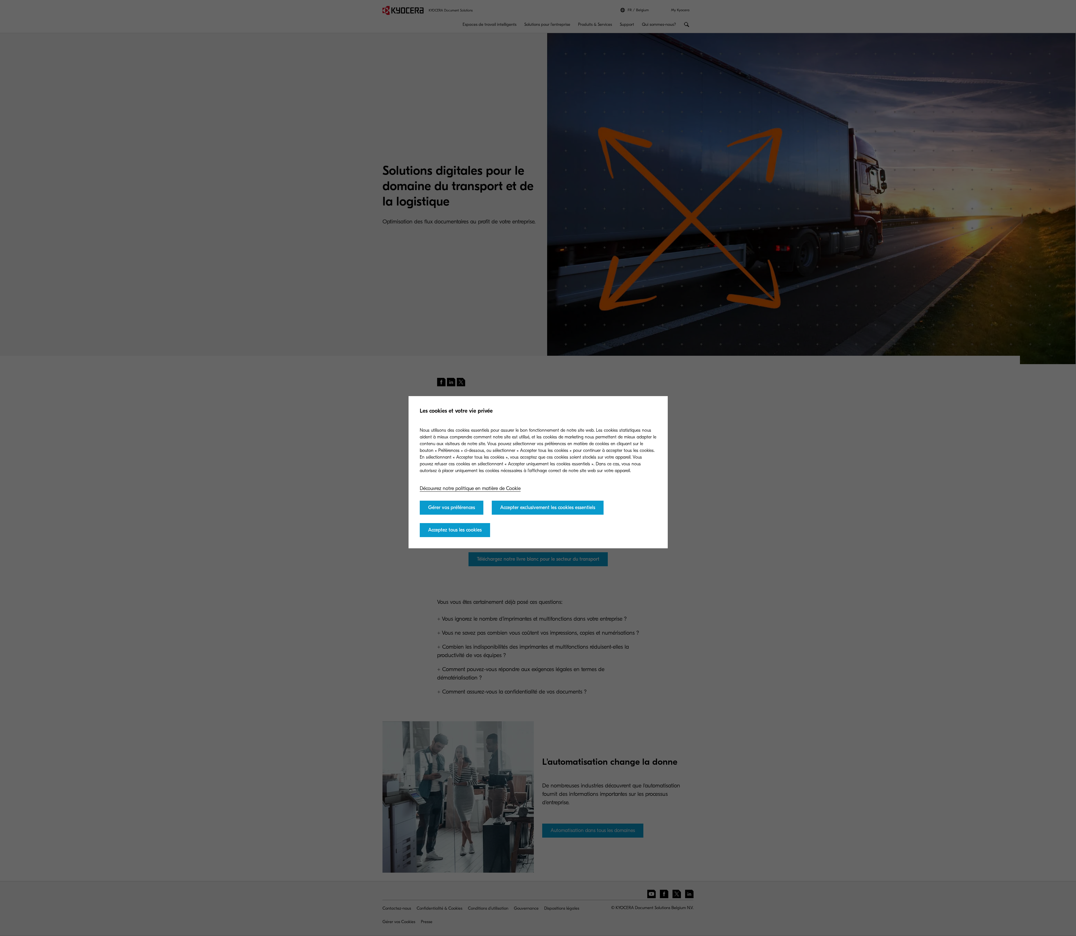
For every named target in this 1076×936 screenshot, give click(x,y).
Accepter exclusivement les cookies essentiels (547, 507)
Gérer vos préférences (451, 507)
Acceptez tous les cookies (455, 530)
